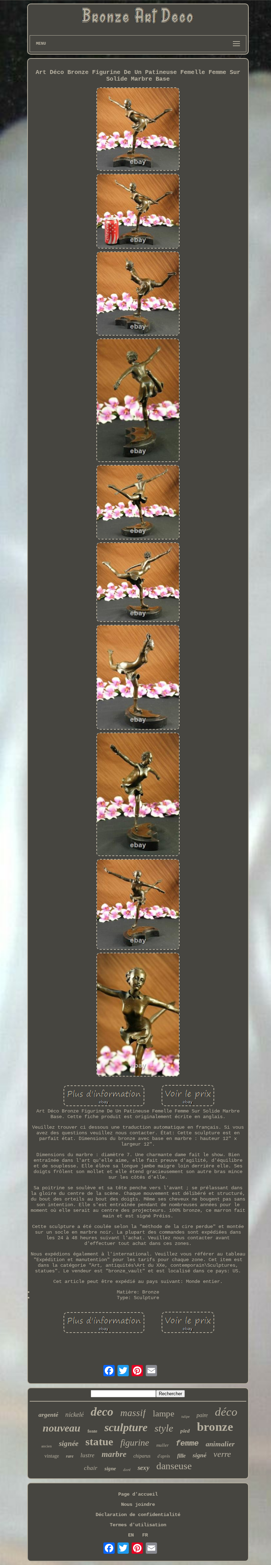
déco (226, 1411)
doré (127, 1469)
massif (133, 1413)
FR (145, 1535)
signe (110, 1468)
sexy (143, 1467)
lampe (163, 1413)
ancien (46, 1446)
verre (222, 1454)
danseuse (174, 1465)
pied (185, 1431)
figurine (134, 1443)
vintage (51, 1456)
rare (69, 1456)
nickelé (74, 1414)
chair (90, 1468)
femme (187, 1443)
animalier (220, 1444)
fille (181, 1456)
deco (102, 1411)
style (164, 1428)
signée (68, 1443)
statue (99, 1441)
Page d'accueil (138, 1494)
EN (131, 1535)
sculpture (125, 1427)
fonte (92, 1431)
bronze (215, 1427)
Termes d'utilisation (138, 1525)
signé (199, 1455)
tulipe (185, 1417)
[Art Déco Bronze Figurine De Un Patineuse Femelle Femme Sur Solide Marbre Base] (137, 130)
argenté (48, 1414)
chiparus (141, 1456)
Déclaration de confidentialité (138, 1514)
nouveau (61, 1428)
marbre (114, 1454)
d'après (163, 1456)
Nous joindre (138, 1504)
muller (162, 1445)
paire (202, 1415)
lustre (87, 1455)
